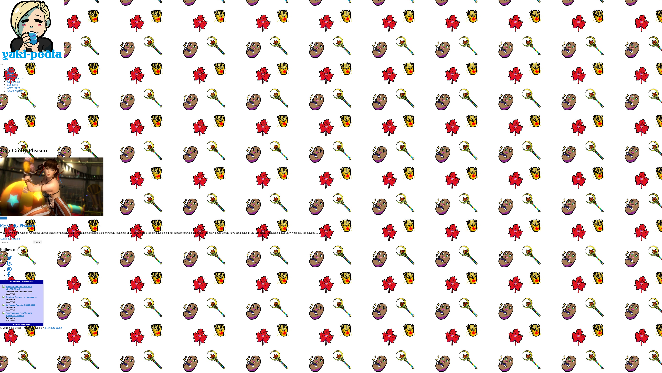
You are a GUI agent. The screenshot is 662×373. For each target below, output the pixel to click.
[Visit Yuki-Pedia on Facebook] (8, 275)
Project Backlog (15, 78)
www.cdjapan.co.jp (22, 324)
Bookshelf (12, 84)
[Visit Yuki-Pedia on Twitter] (9, 259)
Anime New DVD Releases (21, 282)
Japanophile (13, 81)
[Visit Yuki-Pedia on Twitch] (9, 264)
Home (10, 69)
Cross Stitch (13, 87)
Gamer (10, 72)
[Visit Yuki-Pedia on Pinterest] (9, 270)
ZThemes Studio (53, 327)
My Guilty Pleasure (17, 225)
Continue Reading (10, 238)
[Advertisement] (331, 119)
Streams (11, 75)
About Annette (15, 90)
